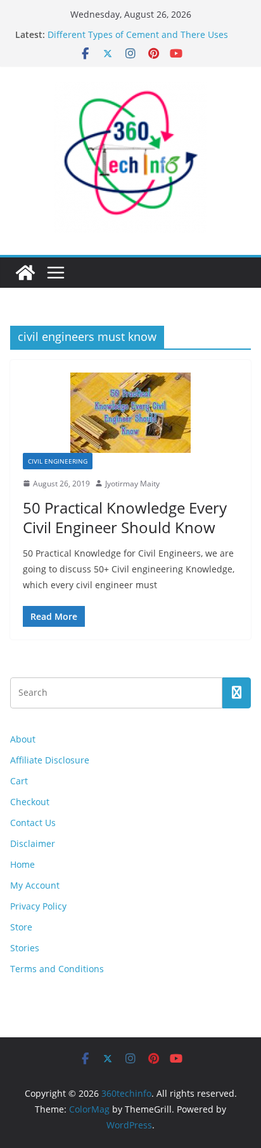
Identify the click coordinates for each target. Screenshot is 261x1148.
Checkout (29, 802)
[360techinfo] (25, 272)
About (22, 739)
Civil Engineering (57, 461)
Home (22, 864)
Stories (24, 948)
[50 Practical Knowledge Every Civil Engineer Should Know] (130, 413)
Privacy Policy (38, 906)
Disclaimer (32, 843)
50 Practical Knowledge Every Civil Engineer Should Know (125, 517)
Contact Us (33, 823)
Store (21, 927)
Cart (19, 781)
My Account (35, 885)
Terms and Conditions (57, 969)
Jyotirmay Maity (132, 483)
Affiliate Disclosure (49, 760)
